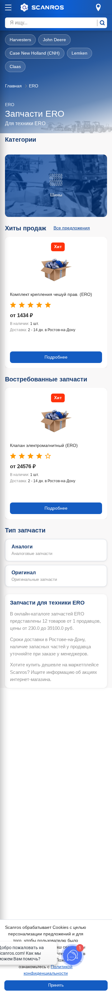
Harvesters (20, 39)
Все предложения (72, 227)
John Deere (54, 39)
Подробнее (56, 357)
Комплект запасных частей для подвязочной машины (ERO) (55, 294)
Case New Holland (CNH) (35, 53)
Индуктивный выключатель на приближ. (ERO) (50, 445)
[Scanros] (52, 7)
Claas (15, 66)
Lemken (79, 53)
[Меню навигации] (8, 7)
